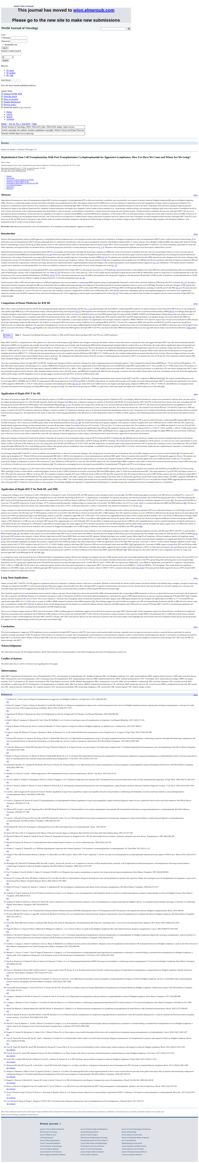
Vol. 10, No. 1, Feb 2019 (19, 124)
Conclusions (10, 187)
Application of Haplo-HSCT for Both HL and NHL (22, 183)
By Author (11, 73)
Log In (9, 114)
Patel (34, 124)
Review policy (10, 104)
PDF (20, 94)
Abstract (7, 94)
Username (5, 38)
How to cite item (11, 99)
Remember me (11, 44)
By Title (9, 75)
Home (9, 112)
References (9, 188)
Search (9, 117)
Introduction (10, 178)
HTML (14, 94)
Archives (10, 119)
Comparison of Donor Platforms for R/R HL (20, 179)
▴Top (196, 195)
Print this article (10, 96)
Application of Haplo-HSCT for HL (17, 181)
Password (5, 41)
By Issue (10, 70)
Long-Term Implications (14, 185)
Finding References (12, 102)
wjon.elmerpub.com (93, 10)
